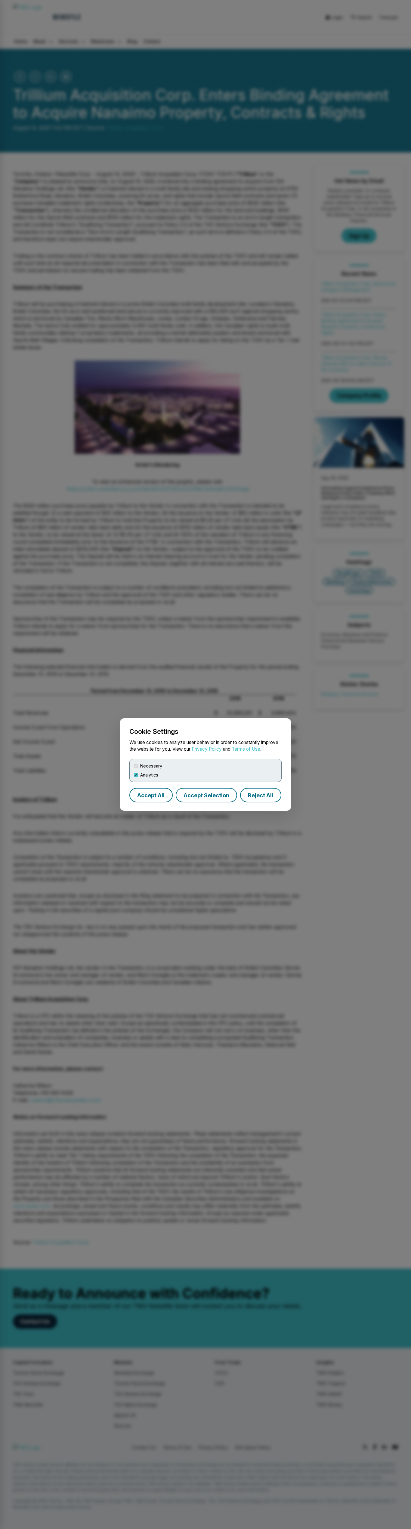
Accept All (151, 795)
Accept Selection (206, 795)
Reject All (260, 795)
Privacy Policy (207, 749)
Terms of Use (246, 749)
